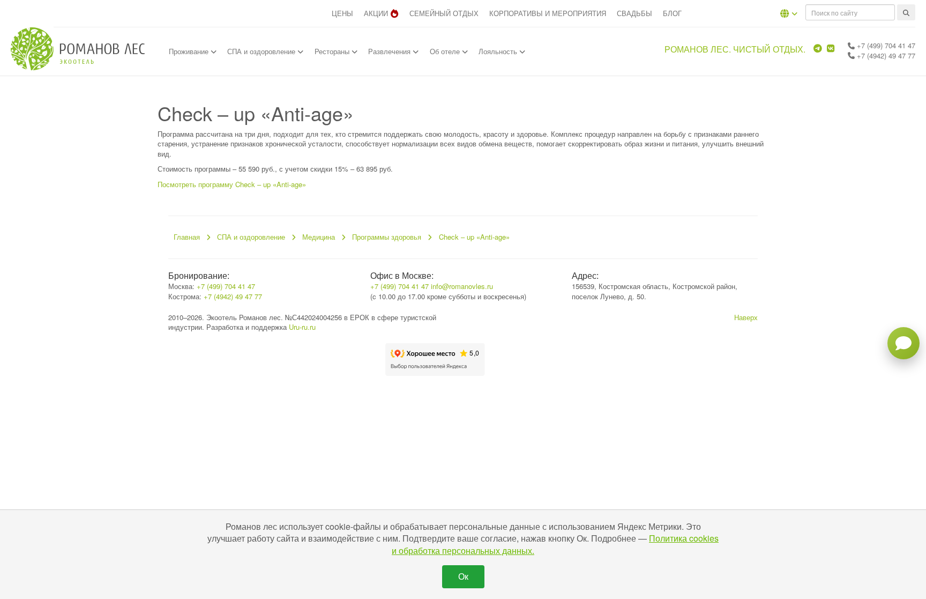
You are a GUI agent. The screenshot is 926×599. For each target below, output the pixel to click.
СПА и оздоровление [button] (262, 51)
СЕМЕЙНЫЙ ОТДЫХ (444, 13)
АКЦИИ (376, 13)
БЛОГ (672, 13)
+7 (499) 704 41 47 (885, 45)
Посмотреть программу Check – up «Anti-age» (232, 184)
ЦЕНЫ (342, 13)
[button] (789, 13)
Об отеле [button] (446, 51)
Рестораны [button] (333, 51)
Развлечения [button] (390, 51)
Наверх (746, 317)
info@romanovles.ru (462, 286)
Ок (463, 576)
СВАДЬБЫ (634, 13)
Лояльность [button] (499, 51)
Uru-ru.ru (302, 327)
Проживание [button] (190, 51)
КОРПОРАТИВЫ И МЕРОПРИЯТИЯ (547, 13)
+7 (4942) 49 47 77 (885, 55)
